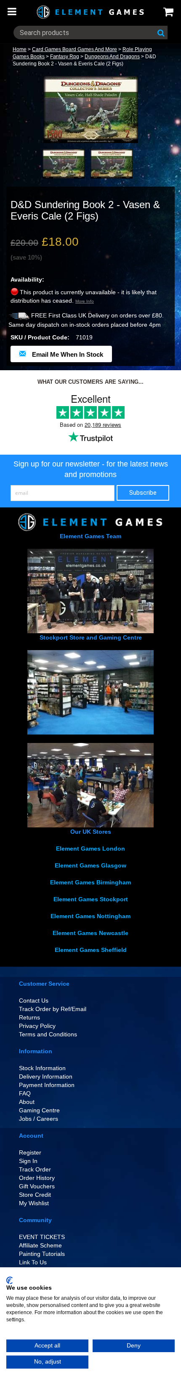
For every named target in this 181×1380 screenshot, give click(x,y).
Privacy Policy (37, 1025)
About (27, 1101)
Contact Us (33, 1000)
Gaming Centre (39, 1110)
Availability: (27, 279)
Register (30, 1152)
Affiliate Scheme (40, 1245)
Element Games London (90, 848)
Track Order (35, 1169)
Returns (29, 1017)
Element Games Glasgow (90, 865)
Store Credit (35, 1194)
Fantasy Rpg (64, 57)
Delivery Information (45, 1076)
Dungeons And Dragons (112, 57)
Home (20, 49)
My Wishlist (34, 1203)
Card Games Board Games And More (74, 49)
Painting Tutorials (42, 1253)
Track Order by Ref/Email (52, 1009)
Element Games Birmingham (90, 882)
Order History (37, 1177)
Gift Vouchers (37, 1186)
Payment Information (47, 1085)
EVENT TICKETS (42, 1237)
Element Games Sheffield (91, 949)
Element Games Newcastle (90, 933)
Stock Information (42, 1068)
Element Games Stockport (90, 899)
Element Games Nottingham (90, 916)
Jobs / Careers (38, 1118)
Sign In (28, 1161)
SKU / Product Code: (40, 337)
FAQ (25, 1093)
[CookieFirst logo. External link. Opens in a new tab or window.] (9, 1280)
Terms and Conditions (48, 1034)
